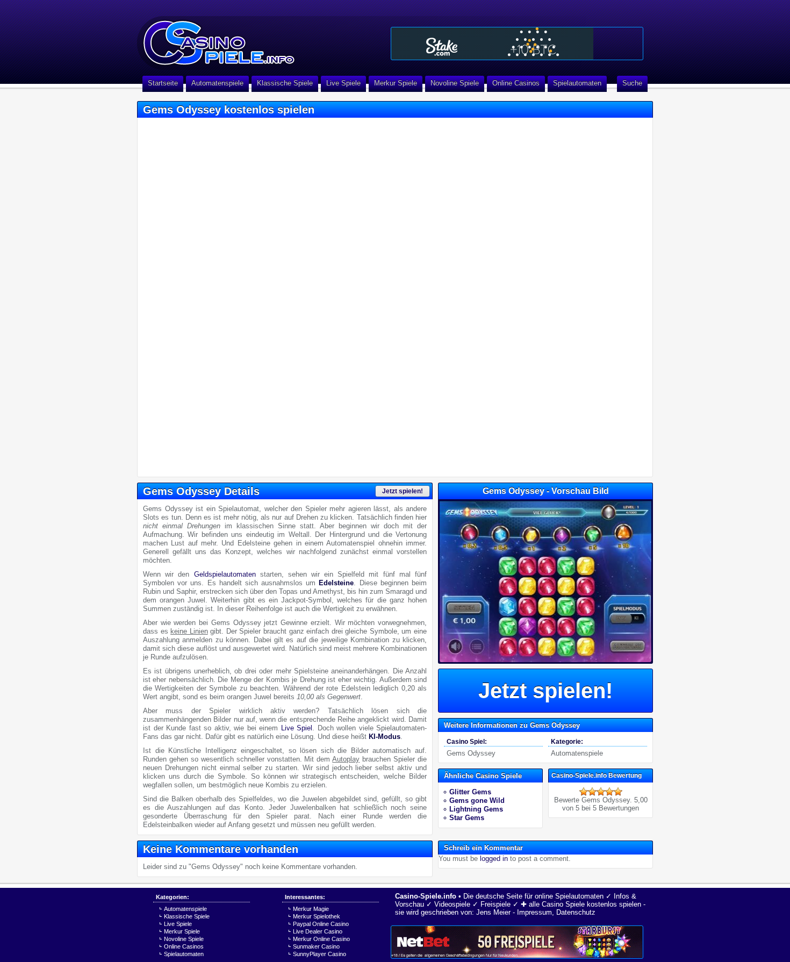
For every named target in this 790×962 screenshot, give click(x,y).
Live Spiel (297, 728)
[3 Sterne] (601, 791)
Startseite (163, 83)
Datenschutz (575, 912)
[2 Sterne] (592, 791)
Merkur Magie (311, 909)
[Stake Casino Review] (517, 43)
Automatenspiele (217, 83)
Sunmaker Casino (316, 946)
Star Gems (466, 818)
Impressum (534, 912)
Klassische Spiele (285, 83)
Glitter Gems (470, 792)
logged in (494, 859)
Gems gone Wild (477, 800)
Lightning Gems (476, 809)
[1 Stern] (583, 791)
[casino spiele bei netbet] (517, 942)
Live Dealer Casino (317, 931)
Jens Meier (493, 912)
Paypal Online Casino (321, 924)
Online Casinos (516, 83)
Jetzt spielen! (402, 491)
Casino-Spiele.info (425, 896)
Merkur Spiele (395, 83)
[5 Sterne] (618, 791)
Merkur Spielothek (316, 916)
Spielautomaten (577, 83)
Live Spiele (343, 83)
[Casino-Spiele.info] (260, 37)
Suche (632, 83)
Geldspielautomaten (225, 574)
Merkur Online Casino (321, 939)
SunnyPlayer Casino (319, 954)
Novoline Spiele (454, 83)
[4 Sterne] (609, 791)
